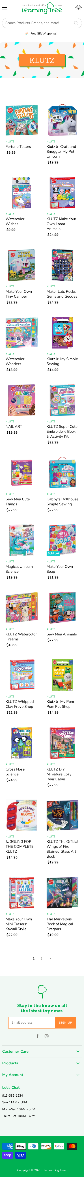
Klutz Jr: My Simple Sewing (62, 361)
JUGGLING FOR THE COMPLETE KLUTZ (20, 846)
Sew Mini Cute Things (18, 502)
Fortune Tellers (18, 146)
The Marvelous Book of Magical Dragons (60, 924)
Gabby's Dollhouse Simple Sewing (62, 502)
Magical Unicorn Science (19, 569)
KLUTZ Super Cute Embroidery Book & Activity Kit (62, 431)
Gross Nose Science (15, 772)
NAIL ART (14, 426)
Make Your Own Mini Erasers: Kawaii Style (19, 924)
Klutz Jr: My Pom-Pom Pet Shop (61, 704)
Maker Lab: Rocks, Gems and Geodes (62, 294)
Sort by (8, 89)
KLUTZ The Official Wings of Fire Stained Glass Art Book (62, 849)
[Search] (76, 23)
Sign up (65, 1023)
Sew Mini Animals (62, 634)
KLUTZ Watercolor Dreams (21, 637)
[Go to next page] (49, 958)
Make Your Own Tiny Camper (19, 294)
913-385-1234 (12, 1095)
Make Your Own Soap (60, 569)
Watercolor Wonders (15, 361)
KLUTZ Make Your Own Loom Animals (61, 223)
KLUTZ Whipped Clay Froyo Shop (20, 704)
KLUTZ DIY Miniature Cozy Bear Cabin (59, 774)
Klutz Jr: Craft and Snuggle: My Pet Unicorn (61, 151)
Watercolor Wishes (15, 221)
